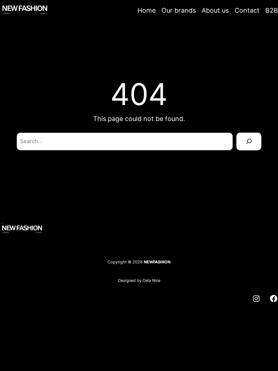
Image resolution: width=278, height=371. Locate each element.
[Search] (248, 141)
